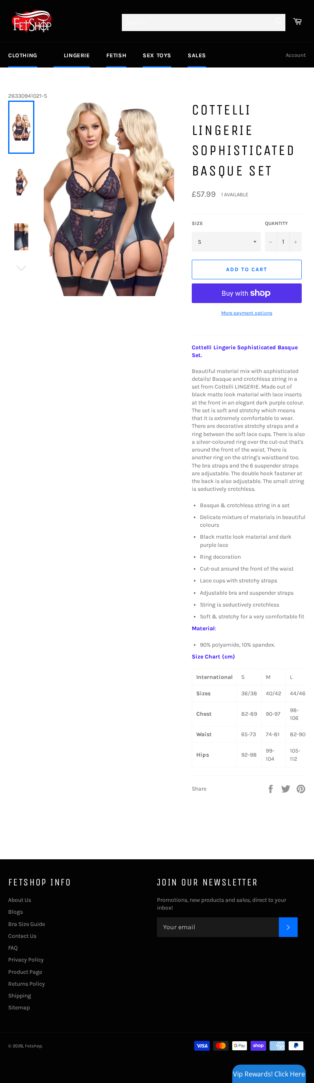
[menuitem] (22, 55)
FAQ (13, 947)
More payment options (246, 313)
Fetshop (33, 1046)
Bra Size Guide (26, 924)
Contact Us (22, 935)
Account (296, 55)
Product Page (25, 971)
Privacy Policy (26, 959)
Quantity (276, 223)
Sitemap (19, 1007)
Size (197, 223)
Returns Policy (26, 983)
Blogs (15, 911)
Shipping (19, 995)
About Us (19, 900)
